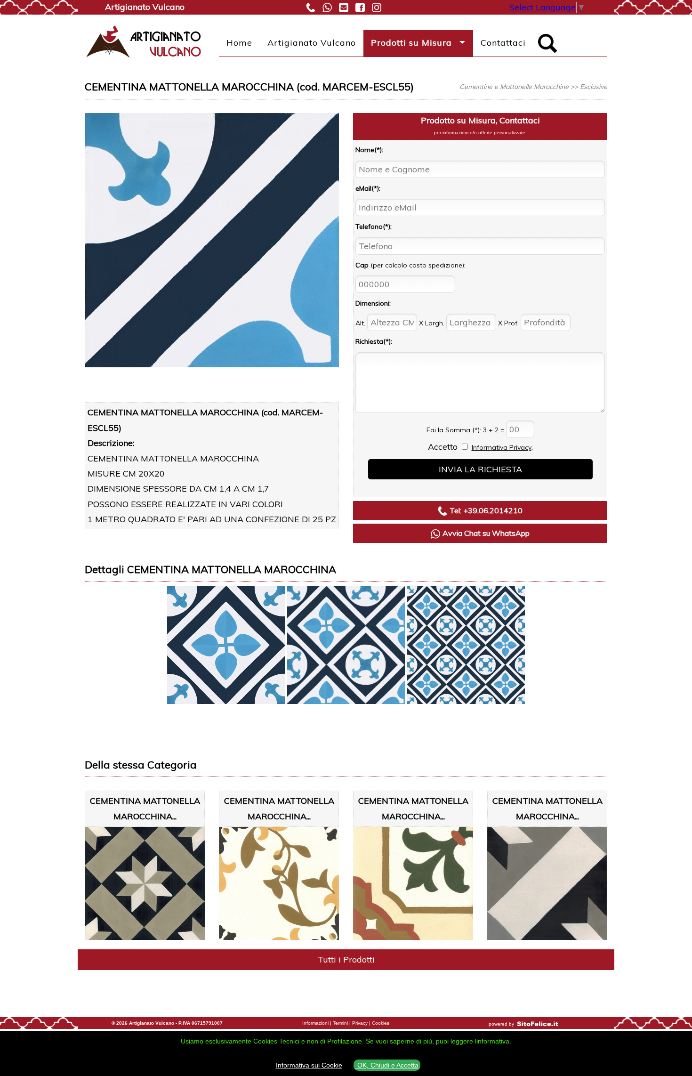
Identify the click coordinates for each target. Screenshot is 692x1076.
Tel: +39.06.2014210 (486, 510)
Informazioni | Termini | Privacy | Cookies (345, 1023)
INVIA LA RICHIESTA (480, 469)
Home (239, 42)
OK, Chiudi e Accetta (386, 1065)
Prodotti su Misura (411, 42)
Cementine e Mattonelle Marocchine (514, 86)
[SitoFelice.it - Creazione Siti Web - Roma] (537, 1024)
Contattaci (503, 42)
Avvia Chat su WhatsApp (486, 533)
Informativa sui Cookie (309, 1065)
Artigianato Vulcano (311, 42)
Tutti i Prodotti (346, 959)
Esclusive (593, 86)
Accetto (443, 446)
